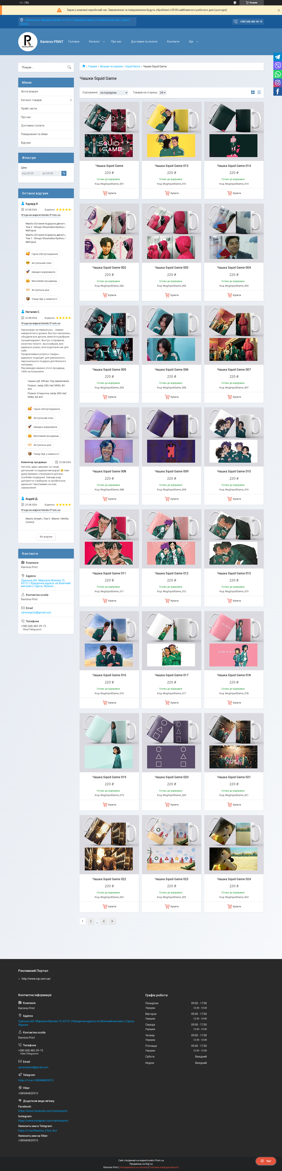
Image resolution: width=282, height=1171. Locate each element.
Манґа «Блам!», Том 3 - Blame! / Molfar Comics (47, 520)
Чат (268, 1161)
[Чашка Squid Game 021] (234, 742)
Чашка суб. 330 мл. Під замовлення (48, 381)
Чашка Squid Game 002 (109, 267)
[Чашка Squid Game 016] (109, 640)
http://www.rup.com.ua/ (36, 978)
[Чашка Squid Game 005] (109, 335)
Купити (112, 193)
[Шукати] (69, 67)
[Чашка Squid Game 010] (234, 436)
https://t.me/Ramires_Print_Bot (37, 1130)
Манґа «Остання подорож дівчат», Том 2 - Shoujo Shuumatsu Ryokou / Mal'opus (46, 227)
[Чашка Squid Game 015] (234, 538)
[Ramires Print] (27, 41)
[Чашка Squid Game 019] (109, 742)
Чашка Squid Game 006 (171, 369)
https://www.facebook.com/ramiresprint (42, 1110)
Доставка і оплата (32, 125)
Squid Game (132, 66)
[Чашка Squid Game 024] (234, 844)
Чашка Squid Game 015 (234, 573)
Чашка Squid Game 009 (171, 471)
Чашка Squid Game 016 (109, 675)
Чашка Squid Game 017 (171, 675)
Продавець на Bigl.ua (141, 1164)
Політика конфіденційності (164, 1167)
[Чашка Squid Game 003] (171, 233)
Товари (92, 66)
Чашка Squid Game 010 (234, 471)
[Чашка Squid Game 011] (109, 538)
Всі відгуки (46, 536)
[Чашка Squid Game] (109, 131)
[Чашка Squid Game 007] (234, 335)
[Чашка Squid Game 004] (234, 233)
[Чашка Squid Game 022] (109, 844)
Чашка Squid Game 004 (234, 267)
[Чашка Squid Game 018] (234, 640)
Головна (73, 41)
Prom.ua (159, 1160)
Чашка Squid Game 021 (234, 777)
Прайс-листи (29, 108)
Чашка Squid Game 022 (109, 879)
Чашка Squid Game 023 (171, 879)
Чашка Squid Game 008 (109, 471)
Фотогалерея (29, 91)
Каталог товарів (31, 100)
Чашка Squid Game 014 (234, 166)
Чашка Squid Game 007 (234, 369)
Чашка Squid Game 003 (171, 267)
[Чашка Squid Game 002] (109, 233)
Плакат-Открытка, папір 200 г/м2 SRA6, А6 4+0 (47, 395)
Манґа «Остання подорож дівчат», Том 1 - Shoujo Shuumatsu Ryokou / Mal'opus (46, 238)
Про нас (116, 41)
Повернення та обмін (34, 134)
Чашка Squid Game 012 (171, 573)
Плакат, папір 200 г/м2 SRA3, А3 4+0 (46, 387)
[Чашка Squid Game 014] (234, 131)
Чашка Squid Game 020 (171, 777)
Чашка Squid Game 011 (109, 573)
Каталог (94, 41)
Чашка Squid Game (109, 166)
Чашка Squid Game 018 (234, 675)
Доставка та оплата (144, 41)
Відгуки (26, 142)
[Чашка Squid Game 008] (109, 436)
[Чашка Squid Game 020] (171, 742)
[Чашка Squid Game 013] (171, 131)
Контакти (173, 41)
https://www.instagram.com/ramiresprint (43, 1120)
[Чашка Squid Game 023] (171, 844)
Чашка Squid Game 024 (234, 879)
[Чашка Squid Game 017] (171, 640)
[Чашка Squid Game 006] (171, 335)
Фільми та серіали (111, 66)
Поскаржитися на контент (134, 1167)
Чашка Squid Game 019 (109, 777)
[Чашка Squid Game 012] (171, 538)
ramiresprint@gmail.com (36, 612)
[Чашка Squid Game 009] (171, 436)
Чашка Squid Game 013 (171, 166)
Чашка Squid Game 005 (109, 369)
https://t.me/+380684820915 (36, 1080)
